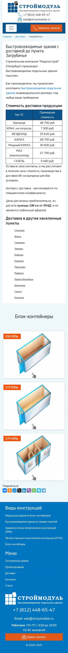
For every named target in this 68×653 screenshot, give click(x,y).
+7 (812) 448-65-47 (36, 15)
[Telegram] (44, 490)
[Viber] (29, 490)
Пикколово (19, 267)
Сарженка (19, 242)
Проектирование (14, 567)
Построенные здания (16, 560)
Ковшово (19, 260)
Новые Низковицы (23, 279)
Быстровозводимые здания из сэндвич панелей (31, 521)
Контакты (10, 579)
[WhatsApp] (34, 490)
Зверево (18, 248)
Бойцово (18, 254)
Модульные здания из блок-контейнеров (28, 515)
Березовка (19, 285)
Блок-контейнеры (15, 544)
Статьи (9, 585)
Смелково (19, 230)
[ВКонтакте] (5, 490)
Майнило (19, 273)
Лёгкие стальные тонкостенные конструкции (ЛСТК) (34, 538)
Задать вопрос (36, 637)
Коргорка (19, 297)
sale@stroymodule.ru (36, 19)
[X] (19, 490)
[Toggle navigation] (11, 28)
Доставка (10, 573)
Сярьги (18, 291)
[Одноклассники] (9, 490)
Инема (17, 236)
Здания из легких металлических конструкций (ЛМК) (30, 530)
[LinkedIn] (24, 490)
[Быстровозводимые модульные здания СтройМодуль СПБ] (34, 6)
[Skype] (39, 490)
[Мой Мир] (14, 490)
